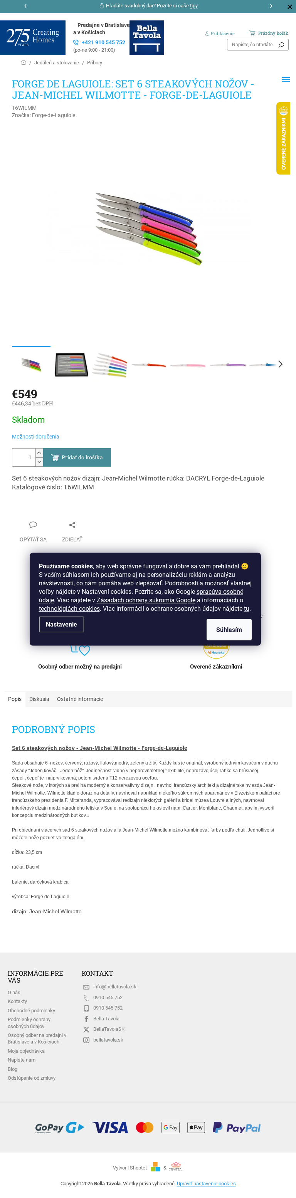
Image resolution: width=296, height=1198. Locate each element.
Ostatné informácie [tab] (80, 699)
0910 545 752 (108, 997)
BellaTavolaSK (108, 1029)
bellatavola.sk (108, 1040)
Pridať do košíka (82, 457)
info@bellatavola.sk (114, 987)
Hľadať (281, 45)
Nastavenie (61, 624)
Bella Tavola (106, 1019)
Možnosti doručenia (35, 436)
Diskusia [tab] (39, 699)
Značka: (43, 115)
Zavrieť (27, 510)
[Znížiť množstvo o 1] (39, 461)
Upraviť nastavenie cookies (206, 1183)
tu (246, 608)
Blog (12, 1069)
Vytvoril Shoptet (130, 1168)
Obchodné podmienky (31, 1010)
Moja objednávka (26, 1051)
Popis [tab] (15, 699)
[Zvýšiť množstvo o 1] (39, 453)
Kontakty (17, 1001)
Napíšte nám (21, 1060)
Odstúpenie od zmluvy (32, 1078)
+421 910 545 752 (99, 46)
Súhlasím (229, 629)
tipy (194, 5)
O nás (14, 992)
